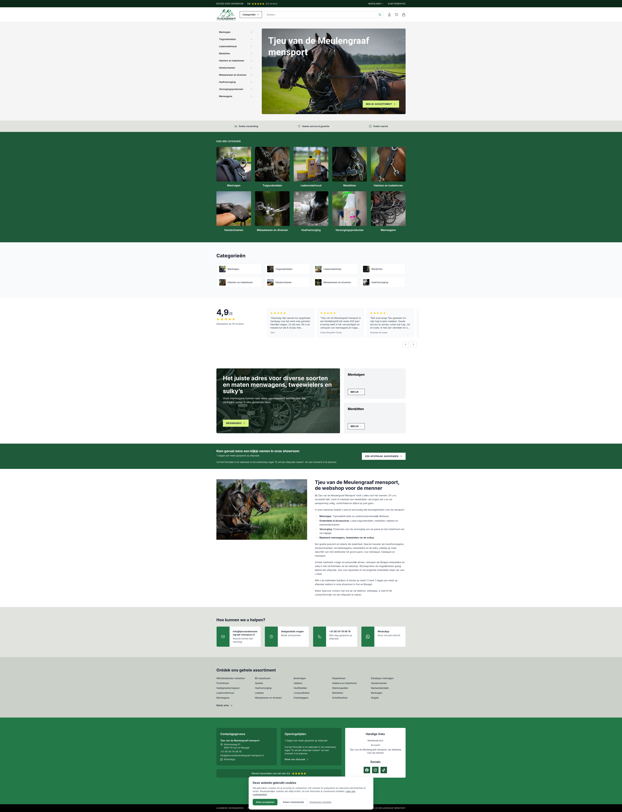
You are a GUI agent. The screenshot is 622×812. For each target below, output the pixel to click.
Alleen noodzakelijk (293, 802)
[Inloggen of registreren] (389, 15)
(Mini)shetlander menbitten (230, 678)
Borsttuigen (300, 678)
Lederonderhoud (225, 692)
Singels (375, 697)
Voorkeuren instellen (320, 802)
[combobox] (324, 14)
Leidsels (259, 692)
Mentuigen (376, 692)
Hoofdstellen (300, 688)
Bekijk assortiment (379, 104)
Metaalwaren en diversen (268, 697)
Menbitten (337, 692)
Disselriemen (339, 678)
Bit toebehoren (263, 678)
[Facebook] (367, 770)
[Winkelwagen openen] (404, 15)
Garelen (259, 683)
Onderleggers (301, 697)
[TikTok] (383, 770)
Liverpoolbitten (302, 692)
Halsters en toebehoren (344, 683)
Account (375, 745)
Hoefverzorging (263, 688)
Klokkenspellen (340, 688)
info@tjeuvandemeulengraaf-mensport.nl (242, 755)
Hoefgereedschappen (228, 688)
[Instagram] (375, 770)
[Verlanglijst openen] (396, 15)
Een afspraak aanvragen (381, 456)
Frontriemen (222, 683)
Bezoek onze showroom (229, 4)
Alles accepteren (265, 802)
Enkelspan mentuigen (382, 678)
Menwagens (234, 423)
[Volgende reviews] (413, 344)
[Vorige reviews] (405, 344)
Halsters (298, 683)
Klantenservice (397, 4)
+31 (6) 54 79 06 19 (230, 751)
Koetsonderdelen (380, 688)
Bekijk (355, 391)
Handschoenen (379, 683)
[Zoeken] (380, 14)
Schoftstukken (340, 697)
